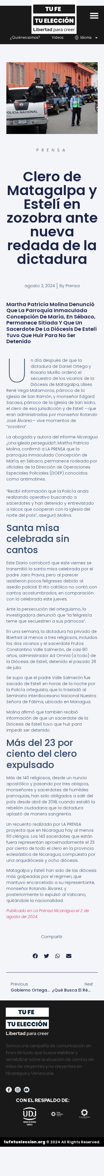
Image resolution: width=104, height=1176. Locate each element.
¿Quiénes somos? (25, 37)
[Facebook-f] (9, 1090)
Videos (57, 37)
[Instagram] (18, 1090)
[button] (94, 15)
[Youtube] (27, 1090)
